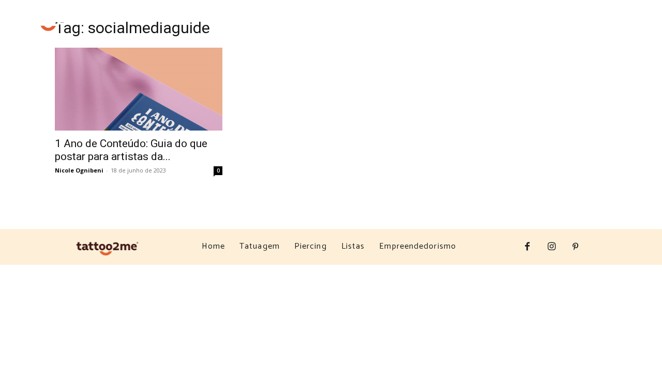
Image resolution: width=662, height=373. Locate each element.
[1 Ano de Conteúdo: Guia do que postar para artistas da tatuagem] (138, 89)
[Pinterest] (614, 28)
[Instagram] (593, 28)
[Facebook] (571, 28)
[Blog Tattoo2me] (50, 20)
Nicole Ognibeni (79, 170)
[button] (542, 27)
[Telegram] (635, 28)
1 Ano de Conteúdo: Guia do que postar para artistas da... (131, 150)
